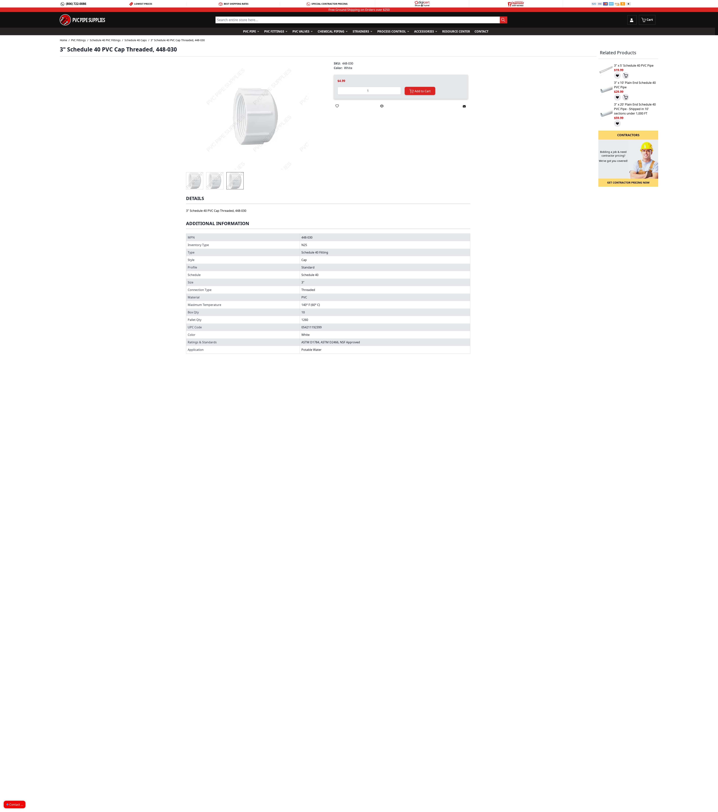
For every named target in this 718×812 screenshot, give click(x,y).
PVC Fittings (274, 31)
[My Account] (632, 20)
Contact (481, 31)
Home (63, 40)
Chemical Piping (331, 31)
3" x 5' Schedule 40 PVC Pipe (633, 65)
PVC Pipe (249, 31)
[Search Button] (503, 19)
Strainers (361, 31)
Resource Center (456, 31)
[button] (255, 116)
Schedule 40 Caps (136, 40)
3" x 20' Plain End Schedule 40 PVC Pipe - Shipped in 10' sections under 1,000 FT (635, 108)
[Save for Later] (337, 106)
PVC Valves (300, 31)
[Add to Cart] (625, 75)
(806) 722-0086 (76, 4)
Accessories (424, 31)
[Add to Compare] (381, 106)
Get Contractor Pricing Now (628, 182)
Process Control (391, 31)
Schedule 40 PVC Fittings (105, 40)
